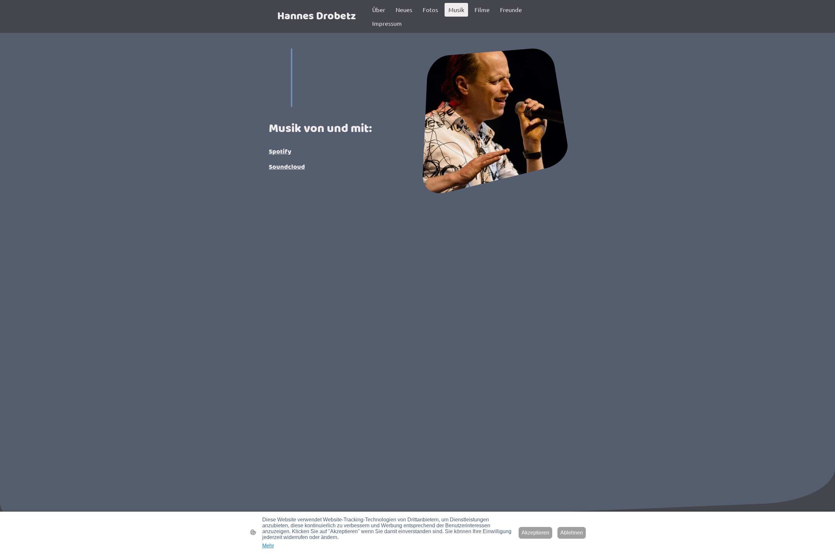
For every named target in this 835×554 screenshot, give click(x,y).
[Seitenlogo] (316, 27)
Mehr (268, 545)
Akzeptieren (535, 532)
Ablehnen (571, 532)
